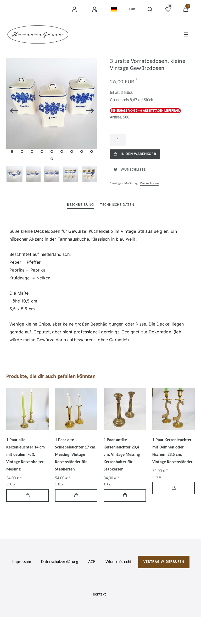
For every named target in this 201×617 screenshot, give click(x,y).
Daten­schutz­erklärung (59, 562)
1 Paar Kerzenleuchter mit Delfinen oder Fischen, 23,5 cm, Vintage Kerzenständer (172, 451)
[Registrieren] (95, 9)
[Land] (114, 9)
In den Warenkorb (138, 154)
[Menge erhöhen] (132, 140)
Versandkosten (149, 183)
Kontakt (99, 594)
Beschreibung (80, 205)
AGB (92, 562)
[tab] (80, 205)
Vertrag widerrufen (163, 562)
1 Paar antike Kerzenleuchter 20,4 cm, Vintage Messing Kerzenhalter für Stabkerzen (122, 455)
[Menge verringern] (141, 140)
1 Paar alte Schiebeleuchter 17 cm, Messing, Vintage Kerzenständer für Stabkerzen (75, 455)
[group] (27, 409)
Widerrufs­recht (118, 562)
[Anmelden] (75, 9)
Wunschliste (133, 170)
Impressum (21, 562)
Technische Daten (117, 205)
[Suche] (150, 9)
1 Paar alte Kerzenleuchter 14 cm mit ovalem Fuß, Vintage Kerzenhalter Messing (25, 455)
